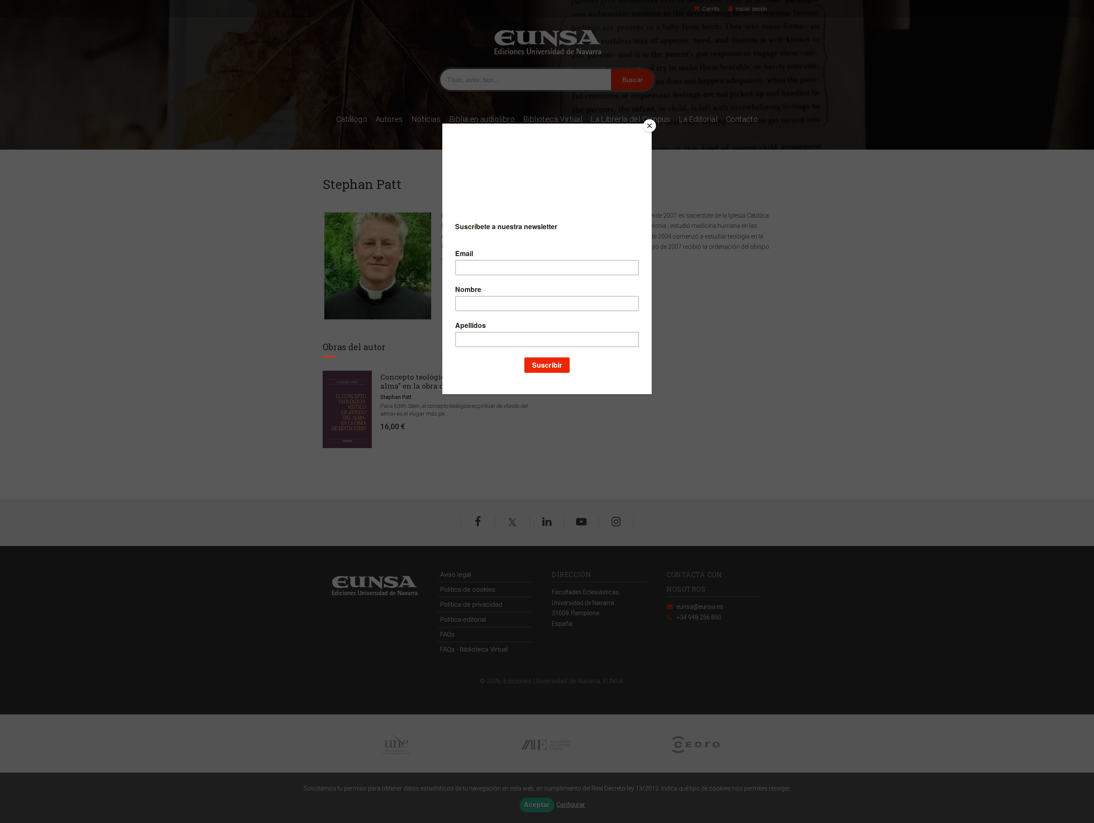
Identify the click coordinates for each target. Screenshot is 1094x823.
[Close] (649, 125)
